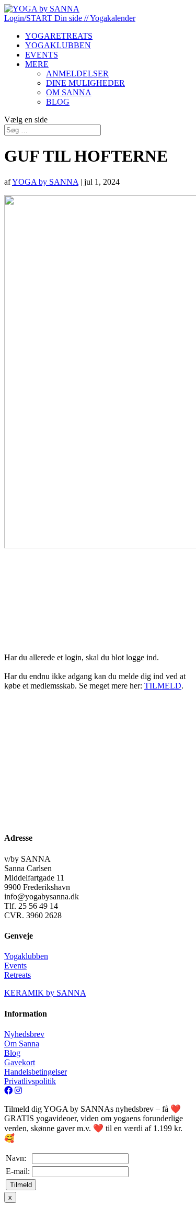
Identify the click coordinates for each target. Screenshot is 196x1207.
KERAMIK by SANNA (45, 992)
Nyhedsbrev (24, 1034)
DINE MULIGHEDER (85, 82)
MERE (37, 64)
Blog (12, 1052)
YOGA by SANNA (45, 181)
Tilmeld (21, 1185)
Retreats (17, 975)
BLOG (58, 101)
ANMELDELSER (77, 73)
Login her (43, 621)
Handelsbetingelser (35, 1071)
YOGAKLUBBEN (58, 45)
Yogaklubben (26, 956)
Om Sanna (21, 1043)
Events (15, 965)
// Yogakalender (109, 18)
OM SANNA (68, 92)
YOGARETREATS (59, 35)
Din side (69, 18)
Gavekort (19, 1062)
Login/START (29, 18)
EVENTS (41, 54)
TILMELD (162, 685)
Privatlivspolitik (30, 1081)
